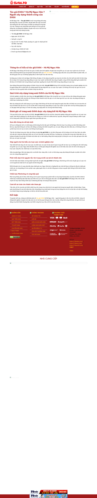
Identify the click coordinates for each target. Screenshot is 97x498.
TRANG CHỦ (22, 6)
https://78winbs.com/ (76, 241)
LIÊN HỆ (34, 219)
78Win (71, 251)
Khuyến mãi (65, 6)
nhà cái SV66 (48, 72)
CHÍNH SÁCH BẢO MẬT (38, 225)
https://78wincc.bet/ (76, 243)
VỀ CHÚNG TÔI (36, 216)
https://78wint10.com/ (76, 245)
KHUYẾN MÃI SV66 (17, 228)
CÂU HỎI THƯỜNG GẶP (38, 231)
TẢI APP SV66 (16, 225)
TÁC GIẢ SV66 (36, 234)
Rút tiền (48, 6)
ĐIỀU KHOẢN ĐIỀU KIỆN (38, 222)
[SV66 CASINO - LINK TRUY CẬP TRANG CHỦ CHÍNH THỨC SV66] (18, 2)
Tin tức (74, 6)
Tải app (56, 6)
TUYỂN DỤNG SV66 (17, 233)
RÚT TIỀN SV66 (16, 222)
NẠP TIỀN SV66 (16, 219)
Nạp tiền (40, 6)
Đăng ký (31, 6)
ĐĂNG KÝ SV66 (16, 216)
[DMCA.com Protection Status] (15, 237)
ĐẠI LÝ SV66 (15, 231)
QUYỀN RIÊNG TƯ (37, 228)
